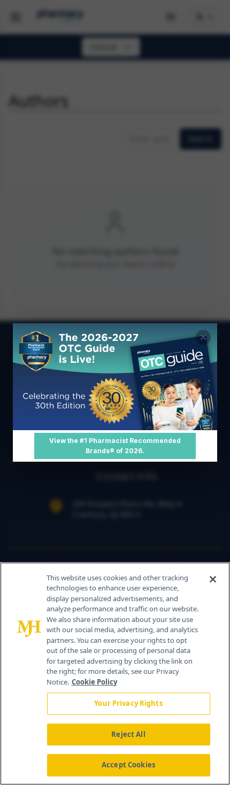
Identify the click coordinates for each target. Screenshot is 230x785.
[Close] (213, 579)
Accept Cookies (128, 765)
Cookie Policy (94, 682)
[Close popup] (203, 337)
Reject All (128, 734)
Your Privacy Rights (128, 703)
